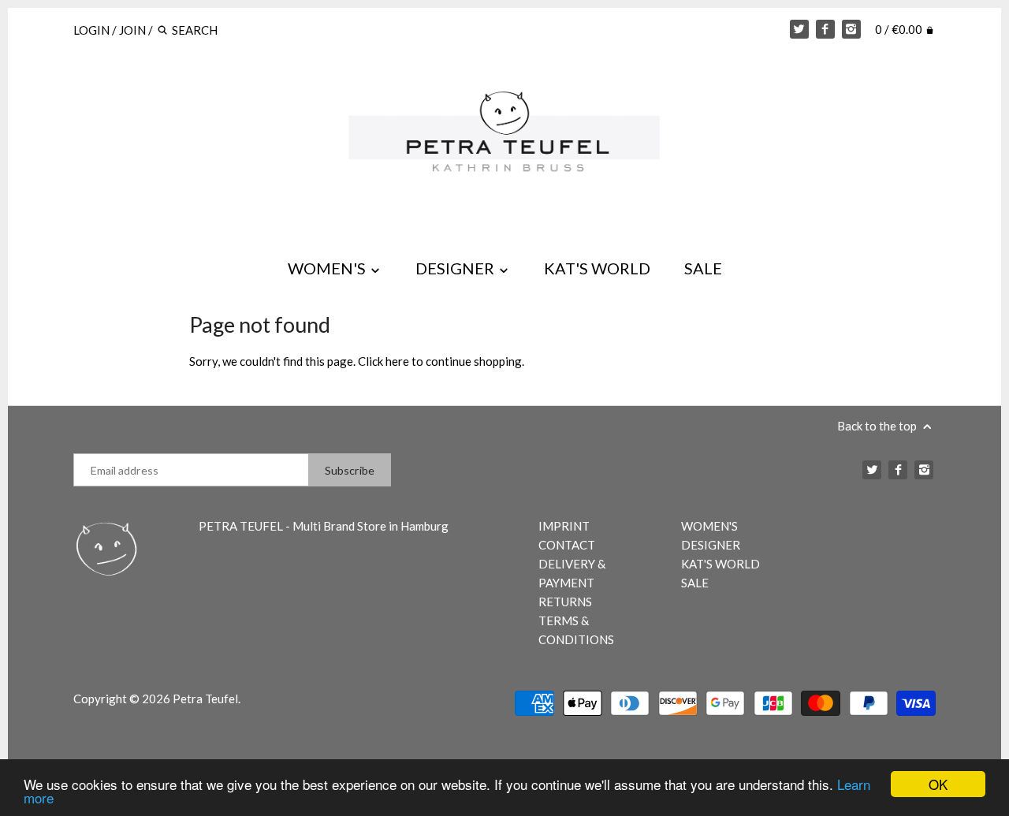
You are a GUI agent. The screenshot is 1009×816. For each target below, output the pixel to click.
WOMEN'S (328, 268)
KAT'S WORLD (597, 268)
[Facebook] (825, 29)
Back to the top (878, 426)
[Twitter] (799, 29)
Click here (383, 361)
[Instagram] (851, 29)
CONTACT (566, 545)
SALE (703, 268)
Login (91, 30)
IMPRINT (564, 526)
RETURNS (565, 601)
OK (938, 784)
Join (132, 30)
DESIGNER (456, 268)
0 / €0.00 (900, 29)
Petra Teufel (205, 698)
